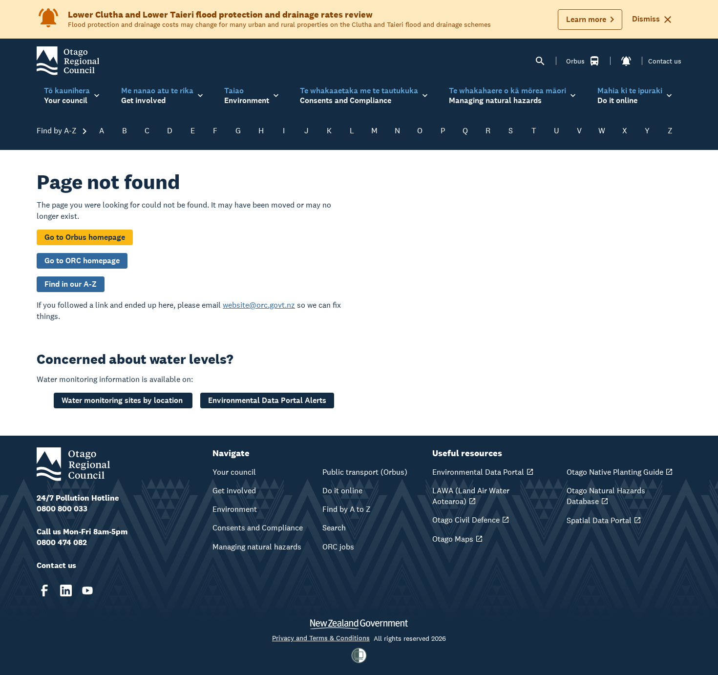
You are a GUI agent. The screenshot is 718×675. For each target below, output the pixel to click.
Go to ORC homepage (82, 260)
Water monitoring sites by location (123, 400)
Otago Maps (452, 539)
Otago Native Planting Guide (615, 472)
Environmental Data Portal (478, 472)
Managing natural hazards (256, 547)
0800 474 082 (62, 542)
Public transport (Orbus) (364, 472)
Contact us (664, 61)
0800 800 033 (62, 509)
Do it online (342, 490)
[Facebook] (44, 590)
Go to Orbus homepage (84, 237)
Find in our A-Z (70, 284)
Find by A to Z (346, 509)
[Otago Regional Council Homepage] (68, 60)
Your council (234, 472)
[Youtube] (87, 590)
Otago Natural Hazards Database (606, 495)
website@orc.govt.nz (259, 305)
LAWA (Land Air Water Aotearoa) (470, 495)
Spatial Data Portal (599, 520)
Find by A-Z (58, 131)
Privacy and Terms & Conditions (321, 637)
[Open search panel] (540, 61)
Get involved (234, 490)
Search (334, 528)
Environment (234, 509)
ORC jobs (338, 547)
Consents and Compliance (257, 528)
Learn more (586, 19)
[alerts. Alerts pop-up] (626, 61)
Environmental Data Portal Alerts (267, 400)
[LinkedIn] (66, 590)
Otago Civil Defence (466, 520)
